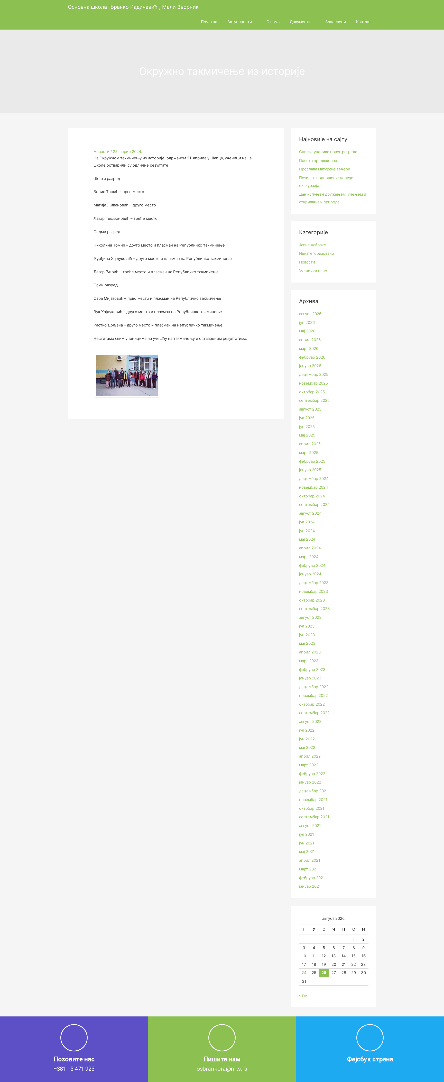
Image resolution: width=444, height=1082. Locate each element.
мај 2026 (307, 331)
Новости (101, 151)
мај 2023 (307, 643)
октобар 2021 (311, 808)
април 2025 (310, 443)
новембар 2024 (313, 487)
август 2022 (310, 721)
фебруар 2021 (312, 877)
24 (304, 972)
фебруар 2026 (312, 357)
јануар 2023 (310, 678)
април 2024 (310, 547)
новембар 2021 (313, 799)
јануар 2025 (310, 469)
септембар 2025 (314, 400)
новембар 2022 (313, 695)
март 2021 (308, 869)
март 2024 (309, 556)
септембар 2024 (314, 504)
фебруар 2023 (312, 669)
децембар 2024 (314, 478)
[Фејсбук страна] (370, 1037)
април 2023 (310, 652)
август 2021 (310, 825)
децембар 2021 (313, 790)
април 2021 (309, 860)
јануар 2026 (310, 365)
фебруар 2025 (312, 461)
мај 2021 (307, 851)
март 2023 (309, 660)
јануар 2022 (310, 782)
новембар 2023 (313, 591)
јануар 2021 (310, 886)
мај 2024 (307, 539)
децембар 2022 (313, 686)
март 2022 (308, 764)
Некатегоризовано (316, 253)
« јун (303, 995)
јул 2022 (306, 730)
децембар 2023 (314, 582)
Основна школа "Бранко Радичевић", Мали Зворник (133, 7)
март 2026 (308, 348)
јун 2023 (307, 634)
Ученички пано (313, 270)
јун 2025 (307, 426)
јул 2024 (307, 522)
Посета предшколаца (319, 160)
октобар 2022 (312, 704)
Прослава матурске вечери (324, 169)
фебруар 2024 (312, 565)
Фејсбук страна (370, 1059)
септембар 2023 (314, 608)
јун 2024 (307, 530)
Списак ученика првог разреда (328, 151)
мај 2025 (307, 435)
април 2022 (310, 756)
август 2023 (310, 617)
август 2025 (310, 409)
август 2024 (310, 513)
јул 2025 (306, 417)
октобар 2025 (312, 391)
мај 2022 (307, 747)
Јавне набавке (312, 244)
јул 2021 (306, 834)
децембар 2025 (313, 374)
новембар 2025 (313, 383)
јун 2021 (306, 843)
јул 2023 (307, 626)
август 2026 (310, 313)
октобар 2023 (312, 600)
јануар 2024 (310, 573)
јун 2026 (307, 322)
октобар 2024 (312, 496)
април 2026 (310, 339)
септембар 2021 (314, 816)
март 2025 (308, 452)
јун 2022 (307, 739)
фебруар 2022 (312, 773)
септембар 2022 (314, 712)
